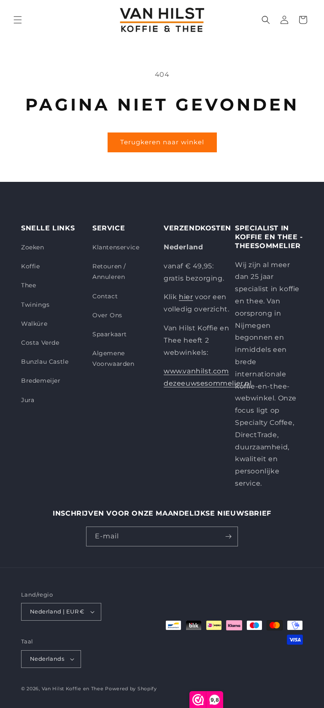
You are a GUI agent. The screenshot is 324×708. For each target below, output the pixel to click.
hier (186, 297)
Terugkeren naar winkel (162, 142)
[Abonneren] (228, 536)
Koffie (30, 266)
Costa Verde (40, 342)
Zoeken (32, 247)
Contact (105, 296)
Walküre (34, 323)
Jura (27, 400)
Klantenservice (115, 247)
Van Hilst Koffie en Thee (73, 689)
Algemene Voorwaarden (113, 358)
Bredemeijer (41, 380)
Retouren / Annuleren (109, 271)
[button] (17, 20)
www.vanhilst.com (196, 371)
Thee (28, 285)
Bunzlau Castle (44, 361)
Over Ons (107, 315)
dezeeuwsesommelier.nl (208, 383)
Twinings (35, 304)
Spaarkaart (109, 334)
